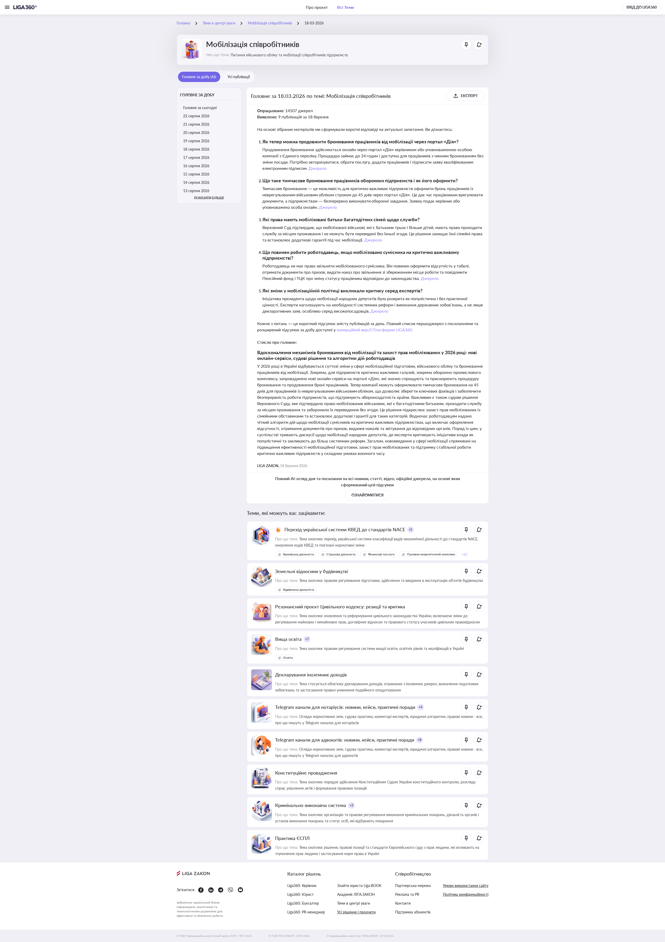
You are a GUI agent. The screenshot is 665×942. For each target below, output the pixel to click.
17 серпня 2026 (196, 157)
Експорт (469, 95)
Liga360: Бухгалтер (303, 903)
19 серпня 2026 (196, 141)
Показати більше (209, 198)
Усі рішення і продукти (356, 912)
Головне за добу (197, 95)
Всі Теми (345, 7)
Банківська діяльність (298, 554)
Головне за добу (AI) (199, 77)
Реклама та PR (407, 894)
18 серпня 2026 (196, 149)
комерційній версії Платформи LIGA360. (375, 329)
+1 (411, 529)
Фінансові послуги (381, 554)
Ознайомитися (367, 495)
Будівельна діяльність (298, 589)
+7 (307, 639)
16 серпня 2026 (196, 166)
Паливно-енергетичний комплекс (431, 554)
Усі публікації (239, 77)
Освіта (288, 658)
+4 (420, 707)
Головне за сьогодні (200, 107)
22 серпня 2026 (196, 116)
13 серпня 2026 (196, 191)
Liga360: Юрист (300, 894)
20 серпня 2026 (196, 132)
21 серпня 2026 (196, 124)
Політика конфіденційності (465, 894)
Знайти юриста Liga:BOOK (359, 885)
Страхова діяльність (341, 554)
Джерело (318, 168)
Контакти (403, 903)
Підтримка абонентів (412, 912)
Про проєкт (317, 7)
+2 (351, 805)
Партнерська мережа (413, 885)
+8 (419, 740)
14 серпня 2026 (196, 182)
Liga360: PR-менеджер (306, 912)
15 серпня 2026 (196, 174)
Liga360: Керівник (301, 885)
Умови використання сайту (465, 885)
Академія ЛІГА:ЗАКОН (356, 894)
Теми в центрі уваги (353, 903)
